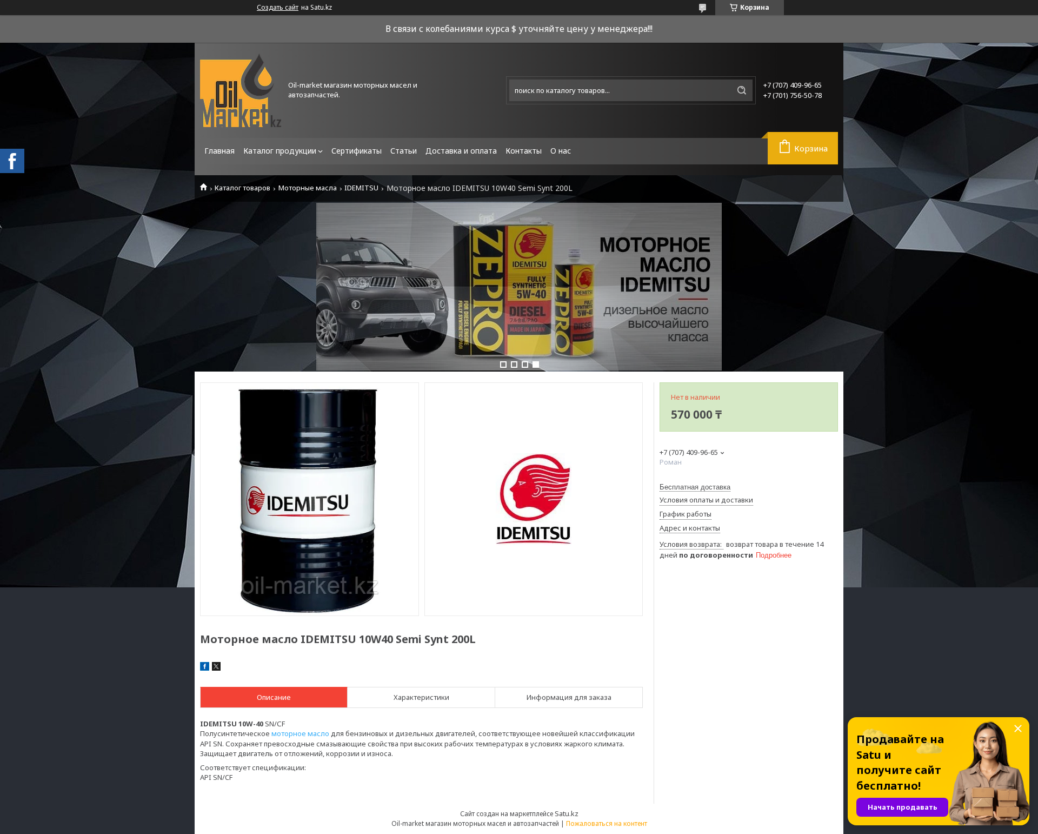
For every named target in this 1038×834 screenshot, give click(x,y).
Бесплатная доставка (695, 487)
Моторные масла (307, 188)
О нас (560, 150)
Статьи (403, 150)
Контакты (523, 150)
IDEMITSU (361, 188)
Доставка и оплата (461, 150)
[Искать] (742, 90)
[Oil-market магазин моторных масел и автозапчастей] (240, 90)
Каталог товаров (242, 188)
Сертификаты (356, 150)
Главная (219, 150)
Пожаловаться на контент (606, 823)
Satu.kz (566, 813)
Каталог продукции (279, 150)
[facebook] (204, 668)
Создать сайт (277, 7)
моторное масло (300, 733)
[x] (216, 668)
